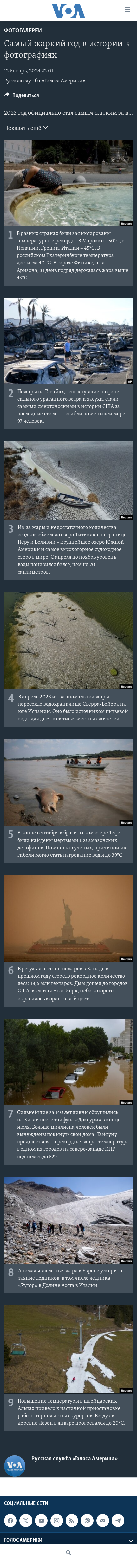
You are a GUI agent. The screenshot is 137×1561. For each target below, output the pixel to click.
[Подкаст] (87, 1520)
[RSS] (72, 1520)
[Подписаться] (102, 1520)
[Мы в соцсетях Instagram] (56, 1520)
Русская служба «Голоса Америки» (45, 81)
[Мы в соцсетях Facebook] (10, 1520)
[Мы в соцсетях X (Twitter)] (25, 1520)
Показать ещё (23, 129)
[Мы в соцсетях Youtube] (41, 1520)
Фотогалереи (23, 31)
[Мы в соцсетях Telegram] (118, 1520)
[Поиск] (68, 1552)
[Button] (21, 97)
